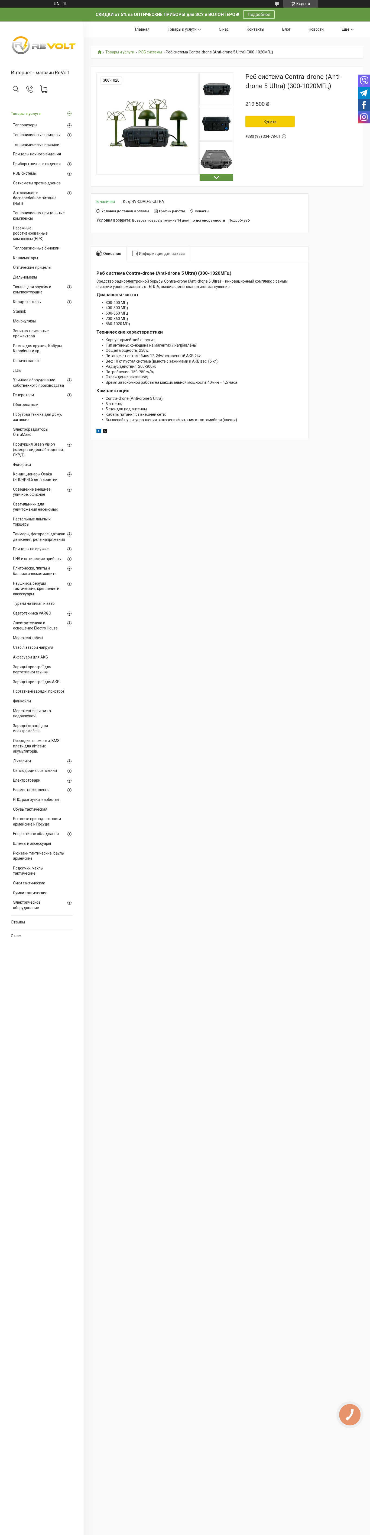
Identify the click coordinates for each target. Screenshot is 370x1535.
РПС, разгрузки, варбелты (36, 799)
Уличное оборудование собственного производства (38, 383)
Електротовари (26, 780)
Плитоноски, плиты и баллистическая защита (35, 571)
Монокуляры (24, 321)
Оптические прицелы (32, 267)
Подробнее (259, 14)
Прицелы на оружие (31, 549)
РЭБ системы (25, 173)
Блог (286, 29)
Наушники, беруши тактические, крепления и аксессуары (36, 588)
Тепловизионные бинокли (36, 248)
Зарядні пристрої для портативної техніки (32, 669)
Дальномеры (25, 277)
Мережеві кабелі (28, 638)
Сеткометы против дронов (37, 183)
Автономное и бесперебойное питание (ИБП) (35, 198)
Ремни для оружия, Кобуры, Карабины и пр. (38, 348)
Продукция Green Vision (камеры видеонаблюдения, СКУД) (38, 449)
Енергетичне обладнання (36, 834)
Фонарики (22, 464)
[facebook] (98, 432)
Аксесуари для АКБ (30, 657)
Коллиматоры (25, 258)
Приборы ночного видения (37, 164)
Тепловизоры (25, 125)
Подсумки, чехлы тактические (28, 871)
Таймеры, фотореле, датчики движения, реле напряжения (39, 537)
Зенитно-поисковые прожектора (31, 333)
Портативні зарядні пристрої (38, 691)
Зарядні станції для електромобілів (30, 728)
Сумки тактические (30, 893)
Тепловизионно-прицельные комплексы (39, 215)
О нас (16, 936)
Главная (142, 29)
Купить (270, 121)
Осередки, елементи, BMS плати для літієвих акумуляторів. (36, 745)
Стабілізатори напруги (33, 647)
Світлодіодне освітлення (35, 770)
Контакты (255, 29)
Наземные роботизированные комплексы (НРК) (30, 233)
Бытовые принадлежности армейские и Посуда (37, 821)
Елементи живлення (31, 790)
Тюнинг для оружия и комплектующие (32, 290)
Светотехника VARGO (32, 613)
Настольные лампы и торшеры (32, 522)
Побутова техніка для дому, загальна (37, 417)
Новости (316, 29)
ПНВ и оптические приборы (37, 559)
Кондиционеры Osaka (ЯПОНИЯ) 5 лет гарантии (35, 477)
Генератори (23, 395)
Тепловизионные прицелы (36, 135)
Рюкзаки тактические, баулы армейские (38, 856)
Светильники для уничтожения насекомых (35, 507)
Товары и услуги (26, 113)
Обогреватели (25, 404)
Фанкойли (22, 701)
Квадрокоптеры (27, 302)
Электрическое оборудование (27, 905)
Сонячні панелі (26, 361)
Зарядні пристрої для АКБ (36, 682)
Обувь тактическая (30, 809)
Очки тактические (29, 883)
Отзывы (18, 922)
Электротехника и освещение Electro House (35, 626)
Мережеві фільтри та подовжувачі (32, 713)
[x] (105, 432)
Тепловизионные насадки (36, 144)
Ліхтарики (22, 761)
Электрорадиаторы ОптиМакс (30, 432)
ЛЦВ (17, 370)
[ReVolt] (42, 46)
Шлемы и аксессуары (32, 843)
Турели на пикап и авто (34, 603)
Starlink (19, 311)
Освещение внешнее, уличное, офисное (32, 492)
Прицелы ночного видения (37, 154)
